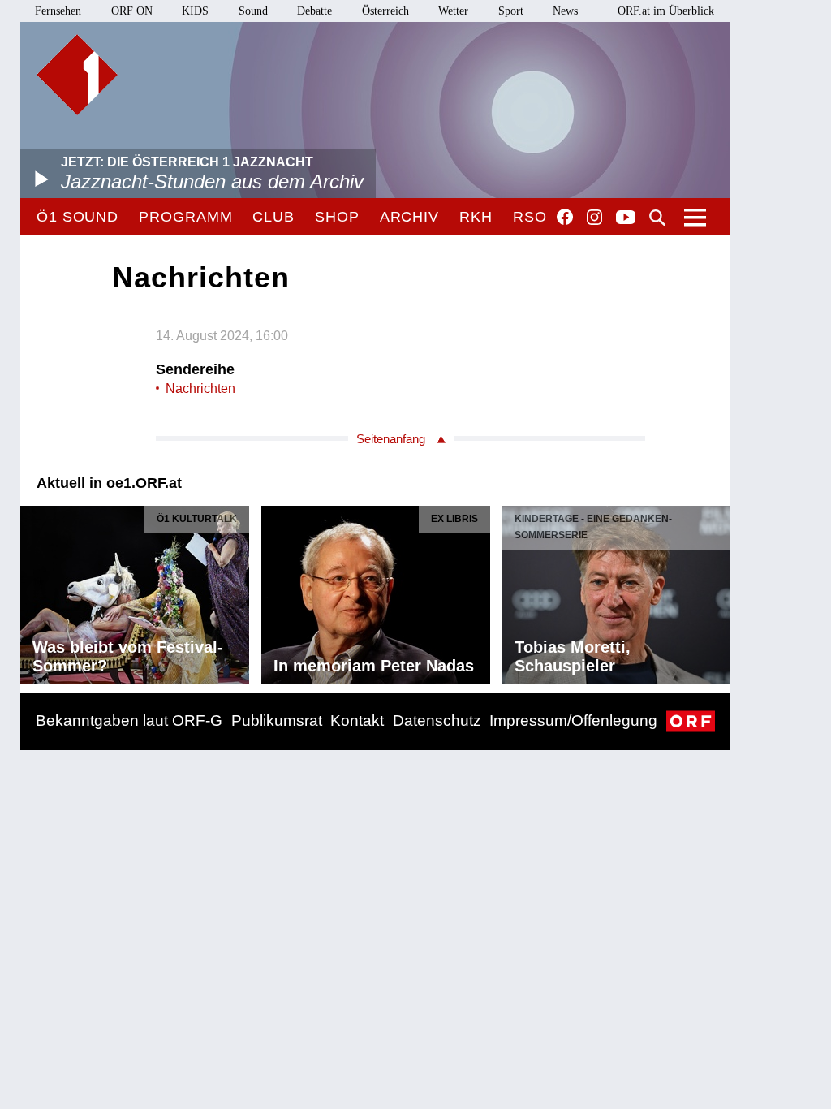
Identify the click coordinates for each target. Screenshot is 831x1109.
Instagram (594, 217)
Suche (657, 217)
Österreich (385, 11)
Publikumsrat (276, 720)
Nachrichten (200, 388)
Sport (510, 11)
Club (273, 217)
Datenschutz (437, 720)
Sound (253, 11)
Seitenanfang (390, 439)
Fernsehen (58, 11)
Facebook (565, 217)
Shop (337, 217)
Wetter (453, 11)
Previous (33, 591)
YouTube (625, 218)
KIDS (195, 11)
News (565, 11)
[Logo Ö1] (77, 74)
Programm (185, 217)
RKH (476, 217)
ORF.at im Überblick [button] (666, 11)
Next (717, 591)
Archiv (409, 217)
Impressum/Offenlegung (573, 720)
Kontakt (357, 720)
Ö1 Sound (77, 217)
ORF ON (132, 11)
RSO (530, 217)
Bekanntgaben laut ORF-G (129, 720)
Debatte (314, 11)
